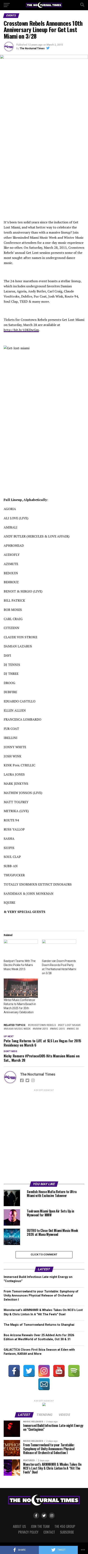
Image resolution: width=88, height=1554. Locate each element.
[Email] (44, 1384)
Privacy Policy (28, 1532)
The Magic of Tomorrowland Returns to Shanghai (39, 1325)
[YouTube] (59, 1371)
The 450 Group (64, 1526)
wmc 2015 (58, 1029)
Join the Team (40, 1526)
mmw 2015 (41, 1029)
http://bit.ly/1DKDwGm (21, 330)
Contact (49, 1532)
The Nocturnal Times (32, 48)
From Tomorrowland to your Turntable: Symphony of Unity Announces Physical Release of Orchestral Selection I (41, 1295)
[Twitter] (29, 1371)
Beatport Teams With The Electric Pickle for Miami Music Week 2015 (20, 965)
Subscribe (67, 1532)
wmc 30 (73, 1029)
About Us (19, 1526)
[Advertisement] (44, 1136)
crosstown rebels (42, 1025)
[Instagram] (44, 1371)
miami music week (17, 1029)
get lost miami (70, 1025)
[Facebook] (14, 1371)
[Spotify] (74, 1371)
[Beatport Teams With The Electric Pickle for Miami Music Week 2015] (21, 949)
